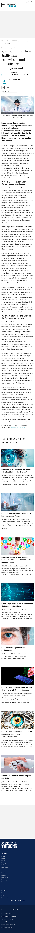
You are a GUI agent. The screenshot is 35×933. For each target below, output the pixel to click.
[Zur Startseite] (12, 5)
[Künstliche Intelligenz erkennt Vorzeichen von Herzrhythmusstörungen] (17, 676)
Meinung (3, 863)
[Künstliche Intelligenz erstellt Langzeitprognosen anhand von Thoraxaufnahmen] (17, 720)
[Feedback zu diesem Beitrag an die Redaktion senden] (7, 87)
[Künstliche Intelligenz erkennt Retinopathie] (17, 636)
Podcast (3, 865)
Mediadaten (4, 877)
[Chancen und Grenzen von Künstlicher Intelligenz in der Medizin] (17, 502)
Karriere (3, 882)
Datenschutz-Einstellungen (17, 900)
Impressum (4, 893)
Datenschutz (4, 898)
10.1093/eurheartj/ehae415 (17, 427)
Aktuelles (4, 853)
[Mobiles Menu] (3, 5)
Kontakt (3, 890)
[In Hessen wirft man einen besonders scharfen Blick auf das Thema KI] (17, 458)
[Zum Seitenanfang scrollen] (32, 930)
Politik (3, 860)
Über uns (3, 875)
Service (3, 872)
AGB (2, 895)
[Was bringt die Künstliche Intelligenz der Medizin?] (17, 764)
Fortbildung (4, 867)
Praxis (3, 858)
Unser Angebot (5, 879)
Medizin (3, 856)
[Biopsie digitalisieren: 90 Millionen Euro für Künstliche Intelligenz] (17, 592)
